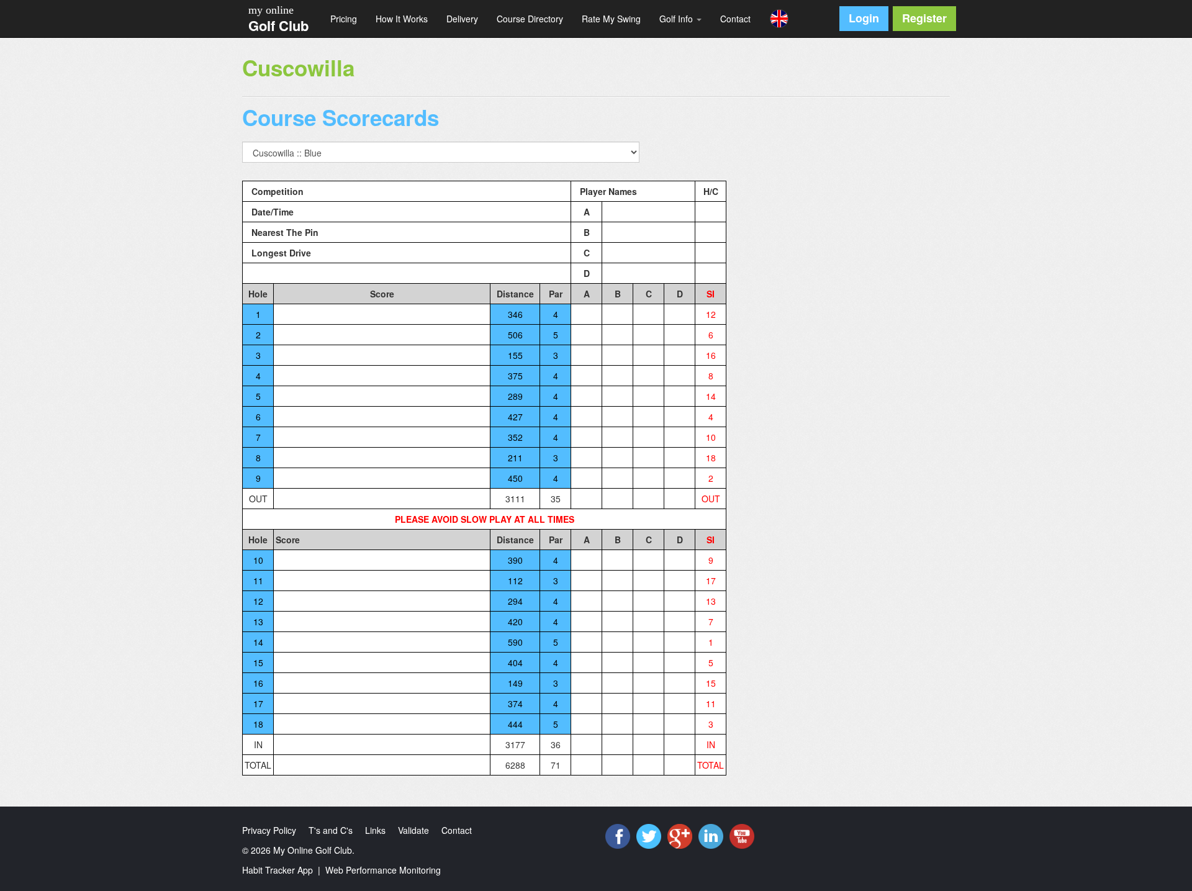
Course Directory (530, 18)
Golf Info (677, 18)
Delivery (462, 18)
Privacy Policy (269, 830)
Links (375, 830)
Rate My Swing (611, 18)
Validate (413, 830)
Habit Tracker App (277, 870)
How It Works (402, 18)
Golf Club (278, 25)
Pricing (343, 18)
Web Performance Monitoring (383, 870)
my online (271, 10)
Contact (735, 18)
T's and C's (331, 830)
